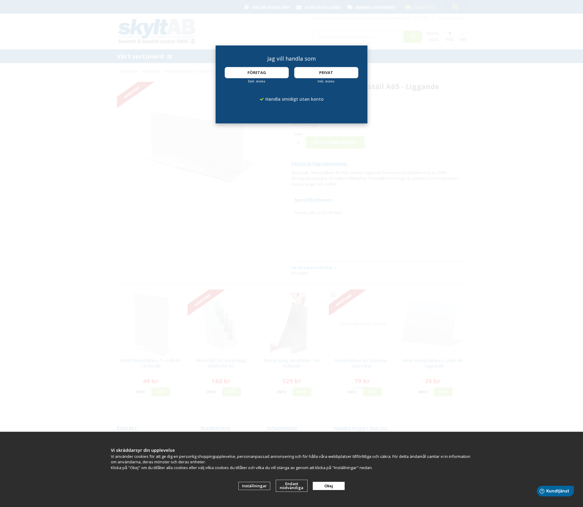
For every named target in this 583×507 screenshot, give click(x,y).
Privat (326, 72)
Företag (256, 72)
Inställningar (254, 486)
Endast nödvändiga (291, 485)
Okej (328, 486)
